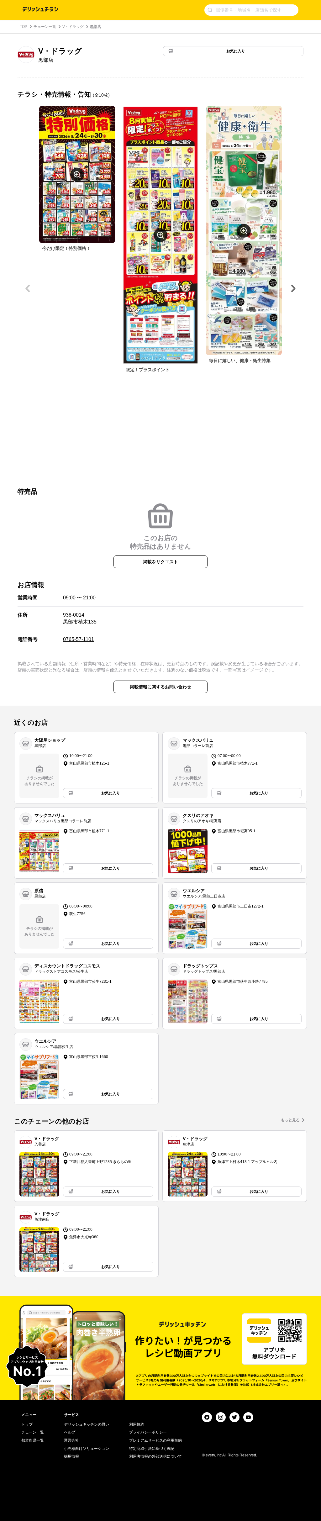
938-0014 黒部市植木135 (80, 618)
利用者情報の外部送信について (155, 1456)
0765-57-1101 (78, 639)
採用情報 (71, 1456)
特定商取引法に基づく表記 (151, 1448)
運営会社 (71, 1440)
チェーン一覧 (45, 26)
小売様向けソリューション (86, 1448)
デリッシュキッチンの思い (86, 1424)
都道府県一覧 (32, 1440)
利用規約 (136, 1424)
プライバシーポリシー (148, 1432)
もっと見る (290, 1120)
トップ (27, 1424)
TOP (23, 26)
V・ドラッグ (73, 26)
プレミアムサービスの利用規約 (155, 1440)
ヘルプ (69, 1432)
